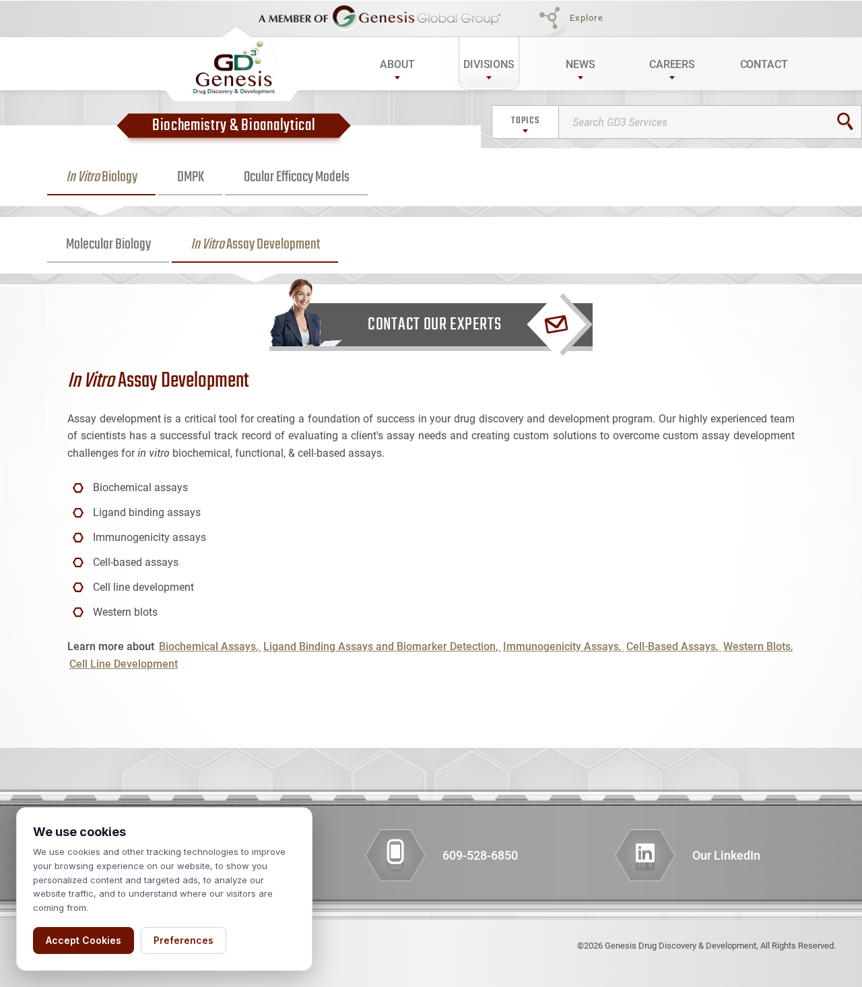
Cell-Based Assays (671, 646)
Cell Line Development (123, 664)
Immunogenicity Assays (561, 646)
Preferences (183, 940)
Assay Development (255, 244)
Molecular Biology (108, 244)
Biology (101, 177)
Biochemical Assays (207, 646)
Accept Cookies (83, 940)
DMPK (190, 177)
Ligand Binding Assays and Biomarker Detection (379, 646)
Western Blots (757, 646)
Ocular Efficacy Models (297, 177)
